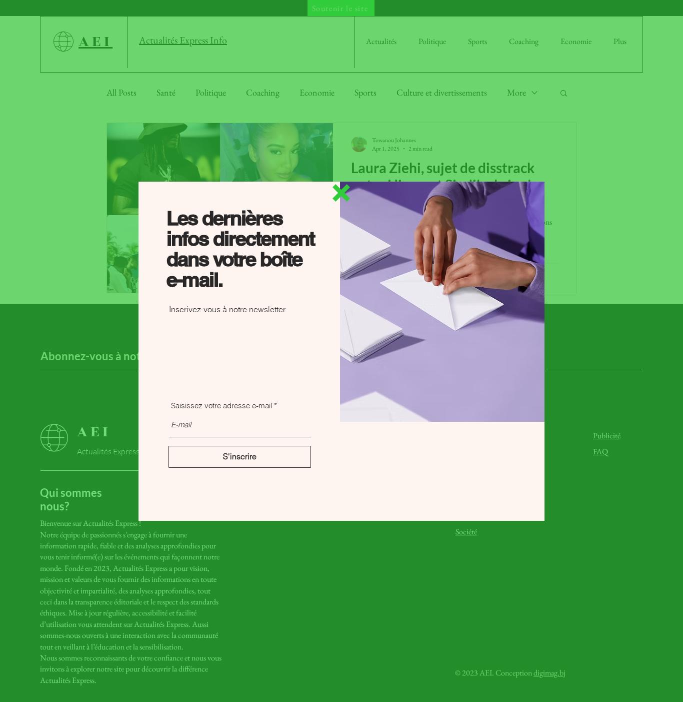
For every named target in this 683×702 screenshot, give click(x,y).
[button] (341, 193)
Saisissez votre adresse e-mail (221, 405)
